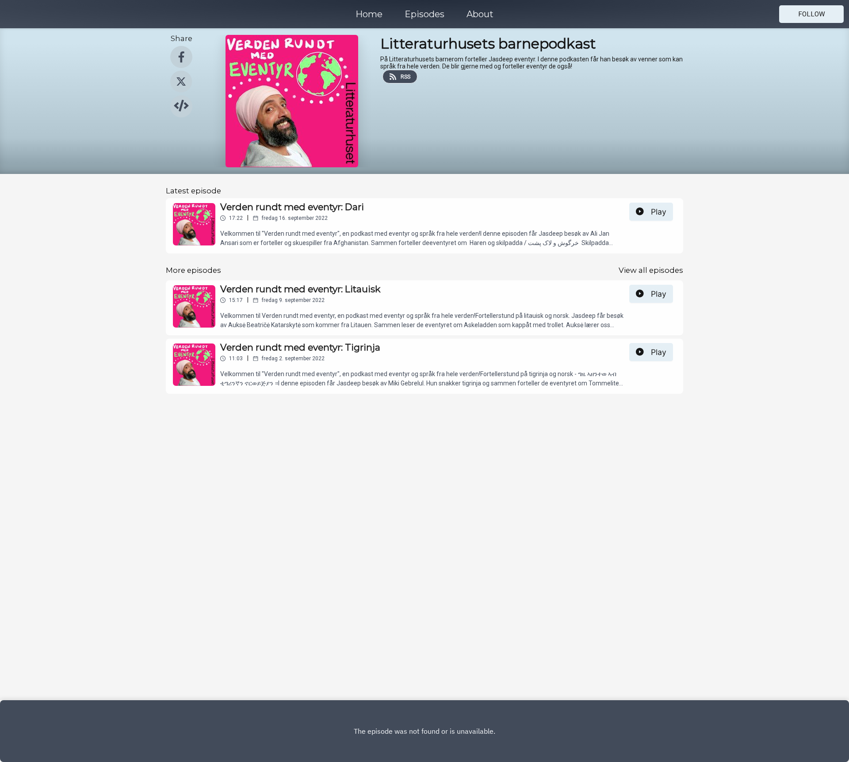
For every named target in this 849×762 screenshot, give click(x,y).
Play (658, 211)
